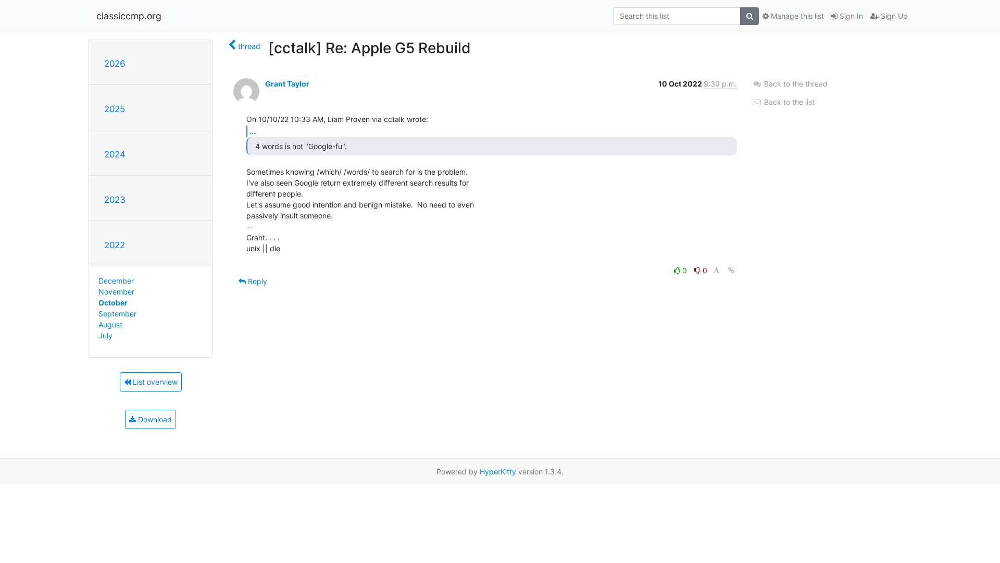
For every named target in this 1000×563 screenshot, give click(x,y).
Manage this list (796, 15)
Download (154, 419)
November (116, 291)
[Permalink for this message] (731, 270)
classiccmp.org (128, 15)
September (117, 313)
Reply (256, 281)
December (116, 280)
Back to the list (788, 101)
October (113, 302)
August (110, 324)
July (105, 335)
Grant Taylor (287, 83)
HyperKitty (498, 471)
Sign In (850, 15)
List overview (154, 381)
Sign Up (893, 15)
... (252, 131)
